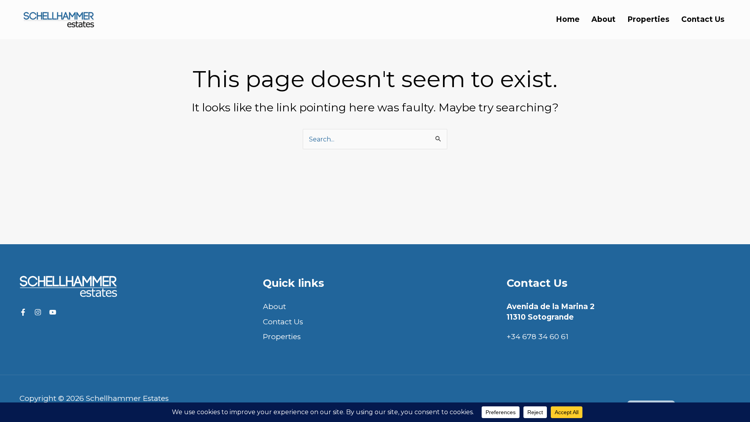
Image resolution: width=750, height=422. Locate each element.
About (603, 19)
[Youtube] (52, 312)
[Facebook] (23, 312)
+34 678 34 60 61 (537, 336)
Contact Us (703, 19)
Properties (648, 19)
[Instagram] (37, 312)
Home (568, 19)
